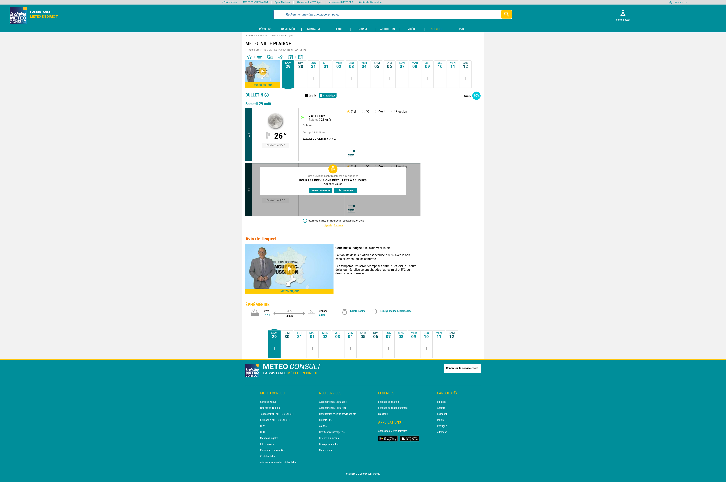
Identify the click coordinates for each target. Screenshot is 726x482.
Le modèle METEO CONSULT (275, 419)
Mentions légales (269, 438)
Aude (279, 35)
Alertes (323, 426)
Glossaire (338, 225)
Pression (401, 111)
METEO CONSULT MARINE (255, 2)
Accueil (249, 35)
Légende (328, 225)
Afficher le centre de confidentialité (278, 462)
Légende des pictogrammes (392, 407)
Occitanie (270, 35)
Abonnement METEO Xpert (333, 401)
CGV (262, 426)
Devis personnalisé (329, 444)
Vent (382, 111)
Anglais (441, 407)
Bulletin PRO (325, 419)
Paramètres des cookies (272, 450)
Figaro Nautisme (282, 2)
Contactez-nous (268, 401)
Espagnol (442, 413)
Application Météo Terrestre (392, 430)
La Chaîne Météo (229, 2)
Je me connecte (320, 190)
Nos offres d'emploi (270, 407)
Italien (440, 419)
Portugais (442, 426)
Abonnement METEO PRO (332, 407)
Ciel (353, 111)
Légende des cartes (388, 401)
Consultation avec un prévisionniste (337, 413)
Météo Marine (326, 450)
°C (367, 111)
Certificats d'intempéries (331, 432)
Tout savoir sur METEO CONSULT (277, 413)
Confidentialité (267, 456)
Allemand (442, 432)
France (258, 35)
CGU (262, 432)
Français (441, 401)
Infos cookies (267, 444)
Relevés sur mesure (329, 438)
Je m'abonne (345, 190)
